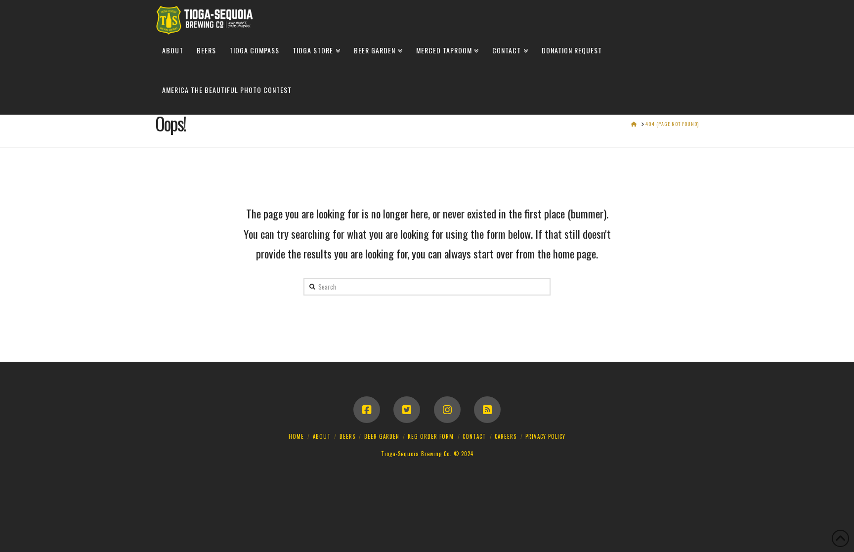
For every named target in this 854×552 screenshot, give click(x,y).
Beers (347, 436)
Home (296, 436)
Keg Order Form (431, 436)
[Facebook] (366, 409)
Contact (474, 436)
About (322, 436)
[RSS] (487, 409)
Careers (505, 436)
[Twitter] (406, 409)
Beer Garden (381, 436)
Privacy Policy (545, 436)
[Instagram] (447, 409)
